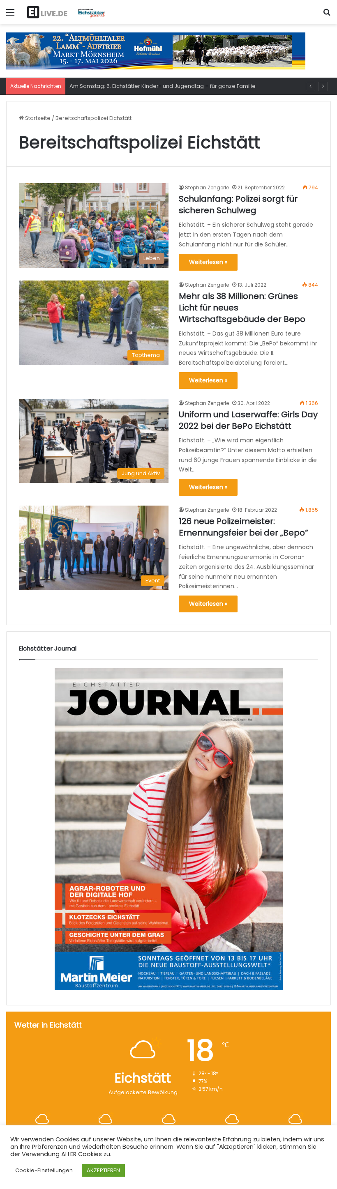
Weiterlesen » (208, 262)
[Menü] (10, 15)
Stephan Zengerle (207, 187)
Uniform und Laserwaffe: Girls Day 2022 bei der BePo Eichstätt (248, 420)
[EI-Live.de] (66, 12)
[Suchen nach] (327, 15)
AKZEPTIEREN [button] (103, 1170)
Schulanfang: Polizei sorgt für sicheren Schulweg (238, 204)
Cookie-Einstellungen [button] (44, 1170)
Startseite (37, 118)
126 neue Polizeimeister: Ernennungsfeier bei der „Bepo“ (243, 526)
